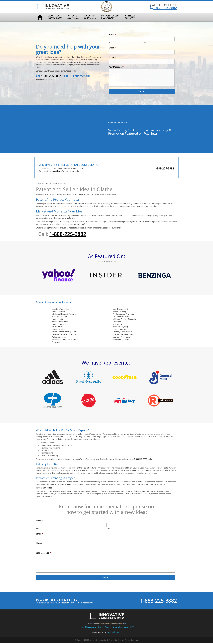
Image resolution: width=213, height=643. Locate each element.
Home (38, 183)
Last (144, 42)
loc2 (42, 183)
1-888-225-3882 (165, 8)
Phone (112, 57)
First (110, 42)
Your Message (116, 67)
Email (112, 47)
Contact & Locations (87, 627)
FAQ (132, 627)
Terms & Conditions (120, 627)
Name (112, 34)
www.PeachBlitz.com (114, 632)
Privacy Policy (103, 627)
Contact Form (56, 171)
